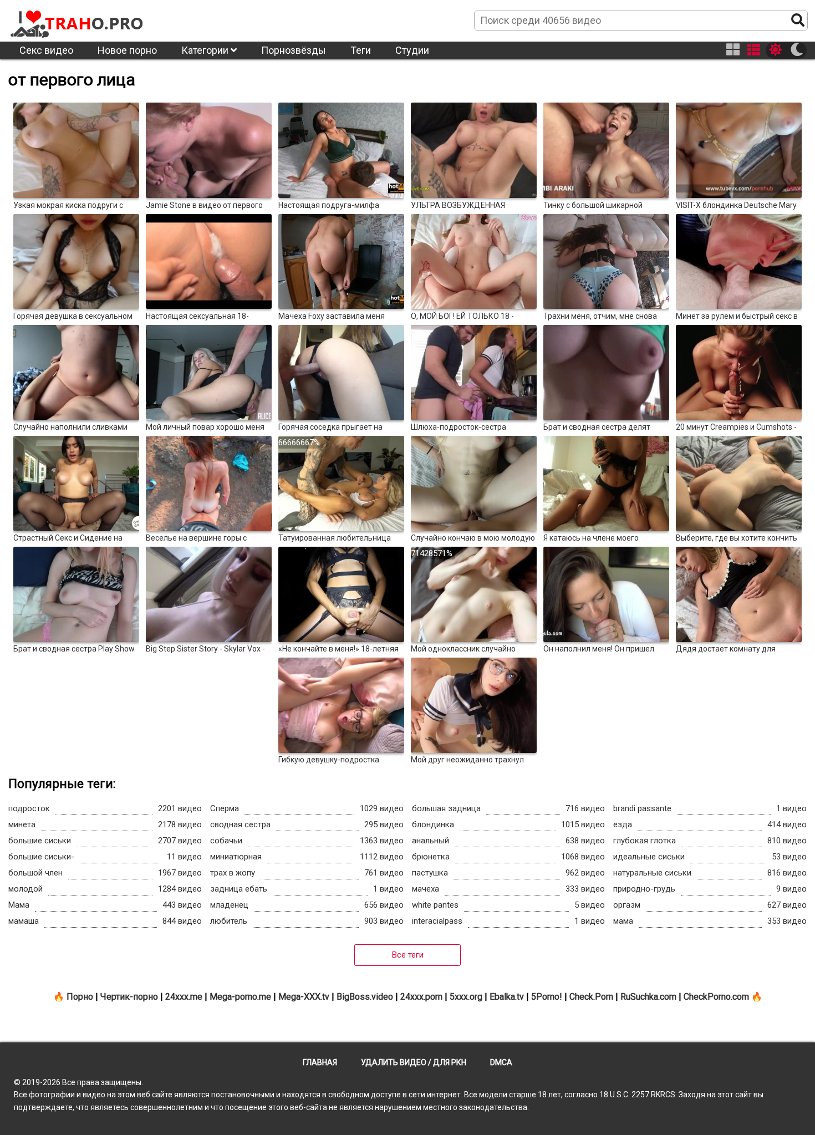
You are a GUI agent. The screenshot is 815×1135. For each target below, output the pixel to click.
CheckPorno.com (716, 996)
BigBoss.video (365, 996)
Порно (80, 996)
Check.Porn (591, 996)
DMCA (501, 1062)
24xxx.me (183, 996)
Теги (360, 50)
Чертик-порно (129, 996)
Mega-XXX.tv (303, 996)
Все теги (408, 955)
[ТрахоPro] (77, 20)
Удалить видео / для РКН (413, 1062)
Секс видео (46, 50)
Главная (320, 1062)
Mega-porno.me (240, 996)
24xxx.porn (421, 996)
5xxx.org (466, 996)
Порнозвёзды (293, 50)
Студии (412, 50)
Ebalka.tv (507, 996)
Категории (206, 50)
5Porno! (546, 996)
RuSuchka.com (648, 996)
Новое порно (127, 50)
